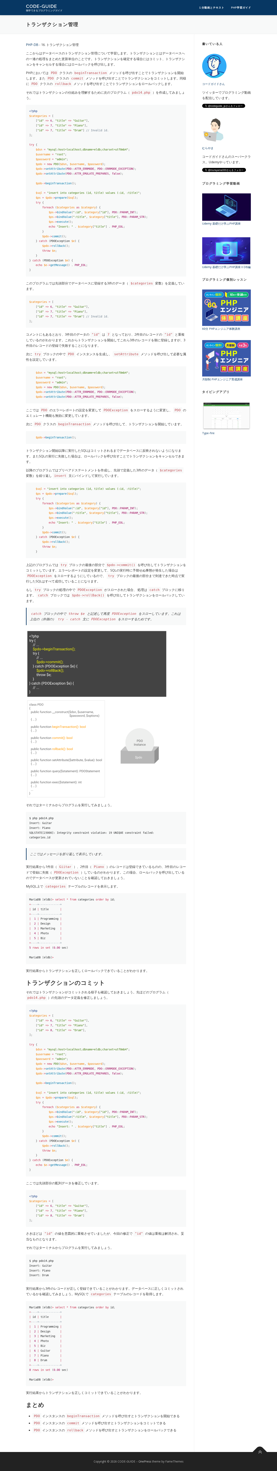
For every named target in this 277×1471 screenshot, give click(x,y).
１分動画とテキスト (211, 7)
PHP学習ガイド (241, 7)
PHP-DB (32, 44)
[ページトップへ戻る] (260, 1452)
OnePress (144, 1461)
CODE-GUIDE (41, 6)
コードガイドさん (213, 84)
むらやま (208, 148)
